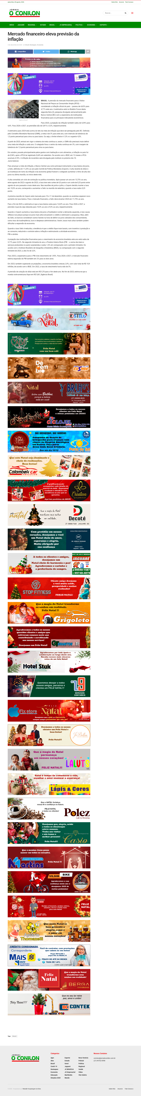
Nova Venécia (83, 1058)
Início (11, 25)
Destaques (33, 45)
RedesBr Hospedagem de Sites (32, 1089)
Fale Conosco (129, 2)
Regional (31, 25)
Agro (52, 1058)
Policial (81, 1061)
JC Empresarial (65, 25)
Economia (91, 25)
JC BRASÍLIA (69, 1069)
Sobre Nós (114, 2)
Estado (43, 25)
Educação (54, 1075)
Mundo (67, 1078)
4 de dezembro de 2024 (15, 45)
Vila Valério (83, 1075)
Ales (52, 1061)
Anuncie (121, 2)
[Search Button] (126, 13)
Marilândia (68, 1075)
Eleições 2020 (55, 1078)
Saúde (81, 1069)
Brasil (52, 25)
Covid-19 (54, 1066)
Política (79, 25)
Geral (67, 1063)
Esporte (103, 25)
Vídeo (81, 1072)
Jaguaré (21, 25)
